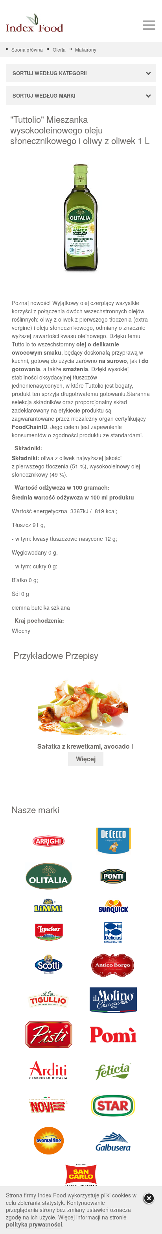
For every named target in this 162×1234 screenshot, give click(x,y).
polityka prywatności (34, 1224)
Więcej (86, 758)
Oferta (59, 49)
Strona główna (27, 49)
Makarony (85, 49)
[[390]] (48, 999)
